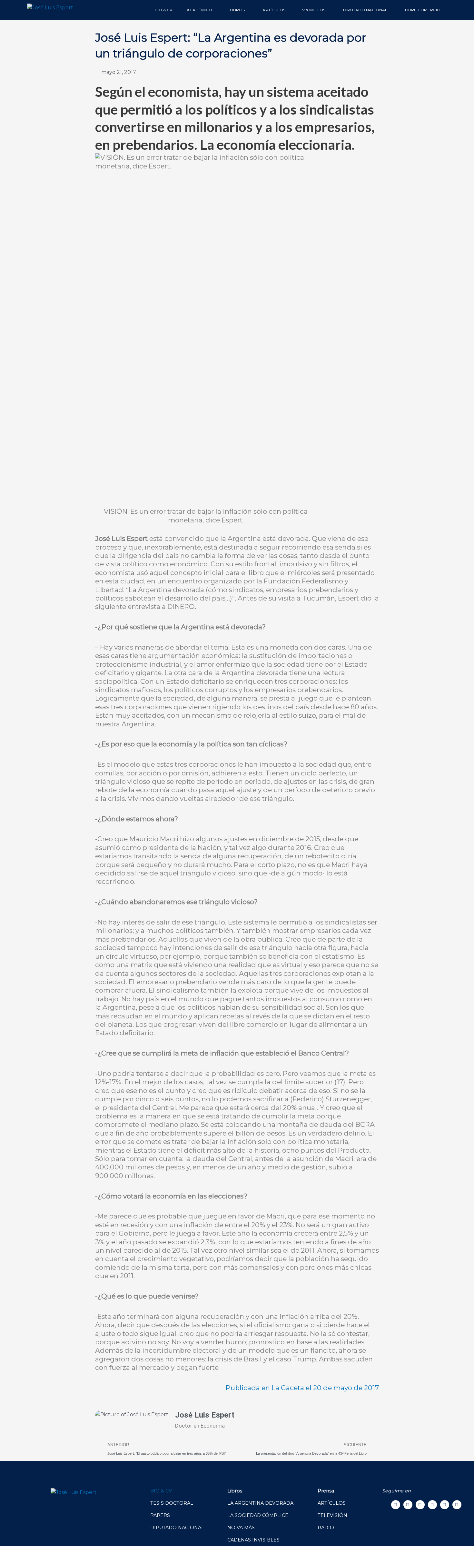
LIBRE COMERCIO (422, 9)
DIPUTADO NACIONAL (365, 9)
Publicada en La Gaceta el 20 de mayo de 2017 (302, 1388)
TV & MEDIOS (312, 9)
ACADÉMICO (199, 9)
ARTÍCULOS (273, 9)
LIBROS (237, 9)
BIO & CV (163, 9)
